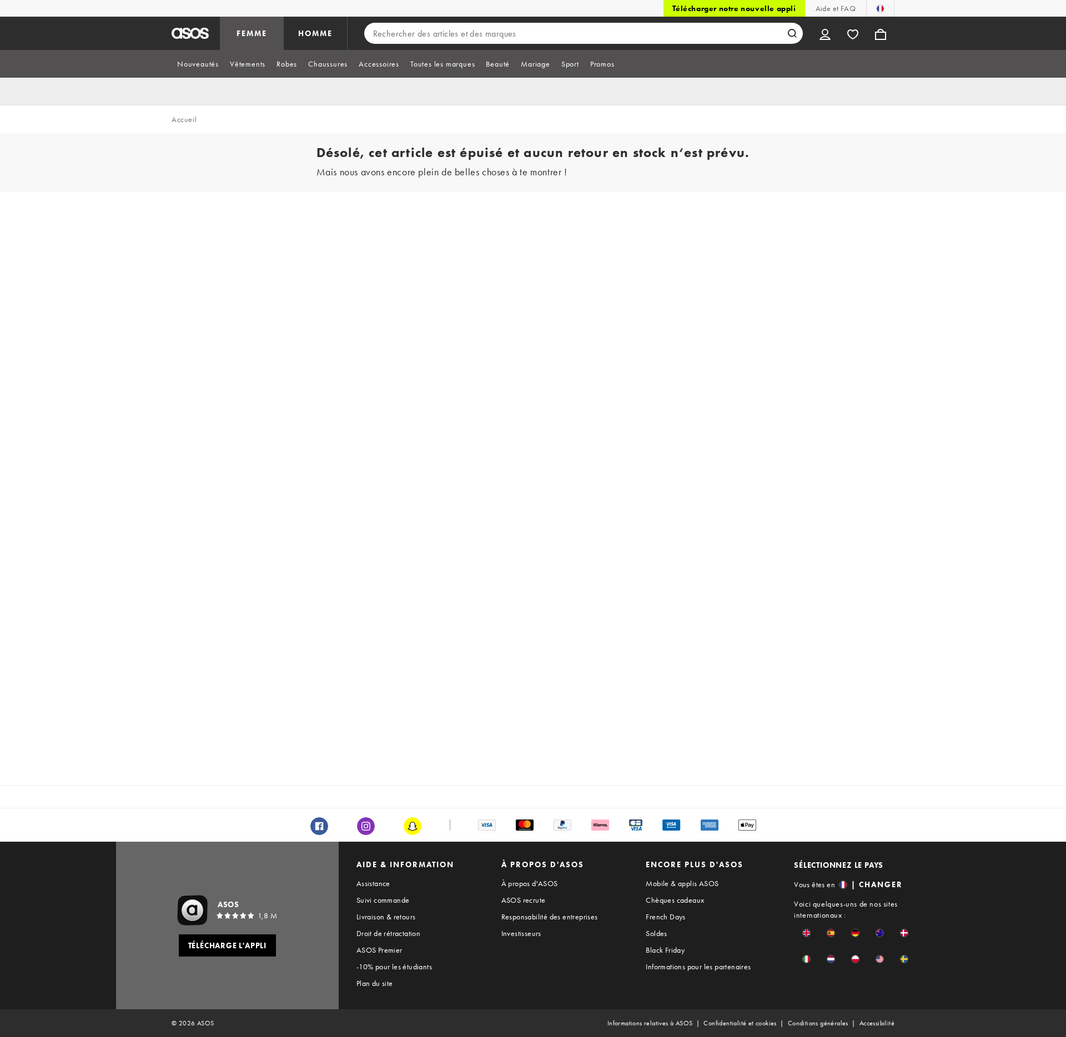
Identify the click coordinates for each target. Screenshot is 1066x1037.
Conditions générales (818, 1023)
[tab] (198, 64)
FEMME (252, 33)
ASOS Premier (379, 950)
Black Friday (665, 950)
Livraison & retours (386, 917)
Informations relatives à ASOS (650, 1023)
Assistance (373, 883)
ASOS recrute (523, 900)
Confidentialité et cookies (739, 1023)
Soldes (656, 933)
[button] (806, 933)
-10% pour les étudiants (394, 967)
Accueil (184, 119)
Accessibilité (876, 1023)
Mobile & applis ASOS (682, 883)
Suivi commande (383, 900)
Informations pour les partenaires (698, 967)
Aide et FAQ (836, 8)
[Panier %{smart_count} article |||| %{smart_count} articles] (880, 33)
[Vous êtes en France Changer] (880, 8)
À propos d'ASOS (529, 883)
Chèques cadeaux (675, 900)
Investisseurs (521, 933)
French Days (665, 917)
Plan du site (374, 983)
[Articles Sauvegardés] (853, 33)
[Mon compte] (825, 33)
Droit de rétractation (388, 933)
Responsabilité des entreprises (549, 917)
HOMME (315, 33)
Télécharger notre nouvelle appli (734, 8)
